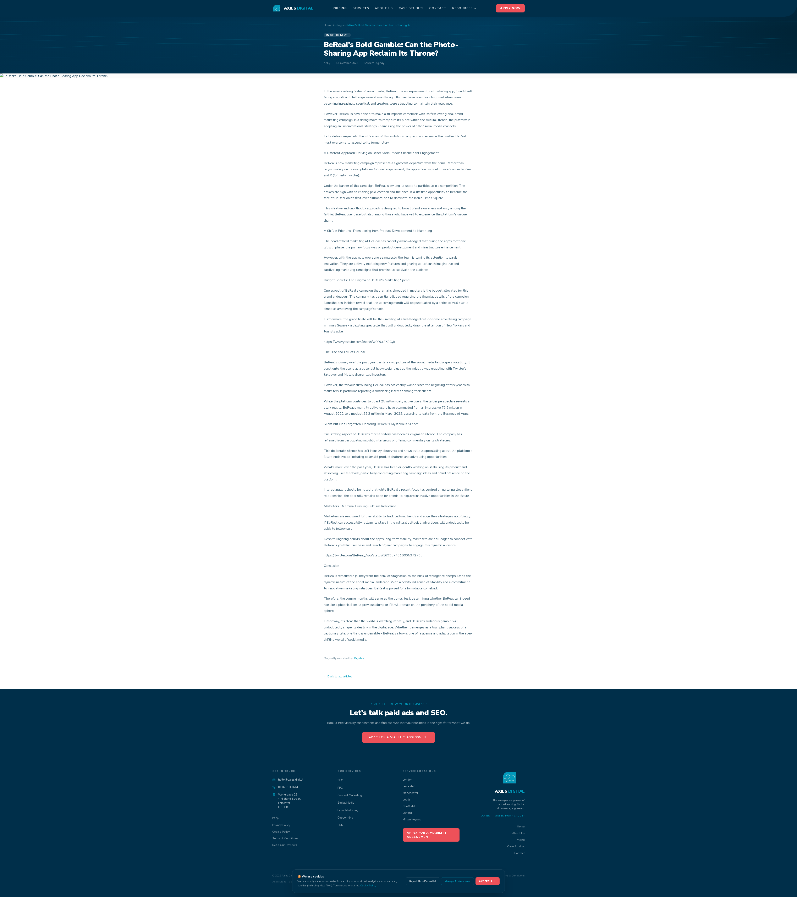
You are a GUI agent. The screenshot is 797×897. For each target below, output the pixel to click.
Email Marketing (347, 810)
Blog (339, 25)
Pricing (340, 8)
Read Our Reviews (284, 845)
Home (327, 25)
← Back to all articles (338, 676)
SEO (340, 780)
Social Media (345, 803)
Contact (437, 8)
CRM (340, 825)
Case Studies (411, 8)
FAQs (275, 818)
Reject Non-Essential (422, 881)
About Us (384, 8)
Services (361, 8)
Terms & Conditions (285, 838)
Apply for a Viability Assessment (398, 737)
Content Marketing (349, 795)
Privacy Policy (281, 825)
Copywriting (345, 818)
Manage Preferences (457, 881)
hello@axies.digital (290, 780)
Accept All (487, 881)
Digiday (359, 658)
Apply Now (510, 8)
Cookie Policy (281, 832)
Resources (462, 8)
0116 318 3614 (288, 787)
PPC (340, 788)
